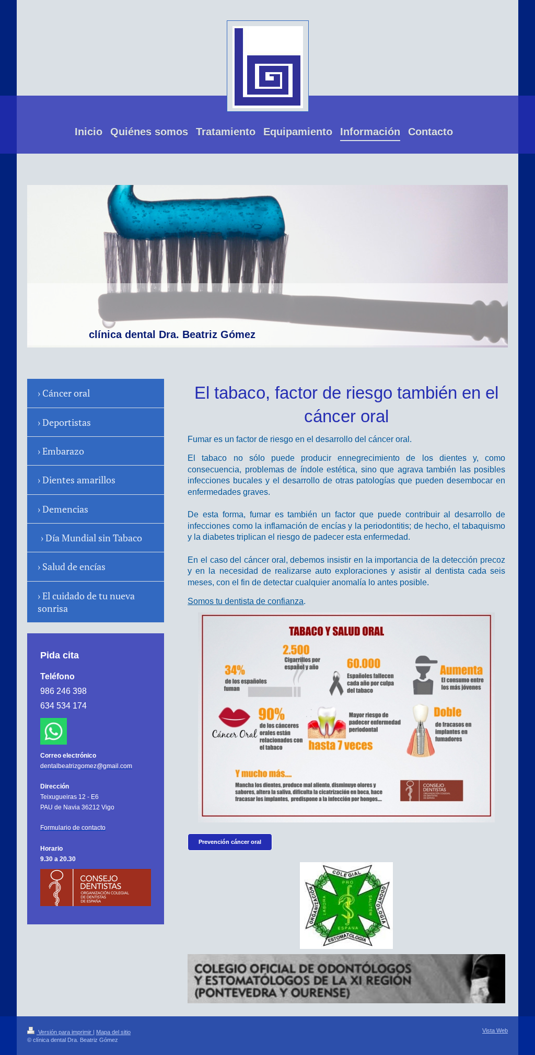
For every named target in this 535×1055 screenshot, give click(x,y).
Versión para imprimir (65, 1032)
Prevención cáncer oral (230, 842)
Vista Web (495, 1030)
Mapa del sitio (113, 1032)
